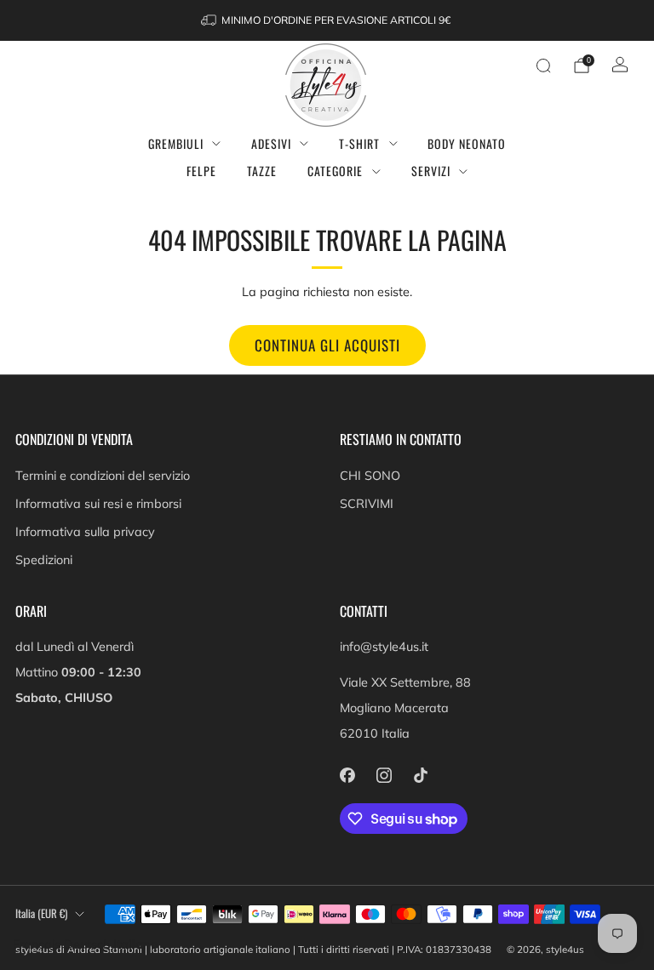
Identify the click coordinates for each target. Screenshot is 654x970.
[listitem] (327, 20)
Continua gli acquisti (327, 345)
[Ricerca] (543, 65)
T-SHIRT (359, 143)
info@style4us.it (384, 646)
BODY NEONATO (466, 143)
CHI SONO (370, 475)
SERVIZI (430, 171)
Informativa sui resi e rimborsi (98, 503)
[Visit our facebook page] (347, 774)
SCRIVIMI (366, 503)
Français (36, 944)
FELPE (201, 171)
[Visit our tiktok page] (420, 774)
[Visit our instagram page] (383, 774)
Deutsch (87, 944)
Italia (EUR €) (41, 913)
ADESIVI (271, 143)
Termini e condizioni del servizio (102, 475)
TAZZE (262, 171)
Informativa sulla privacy (85, 531)
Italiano (135, 944)
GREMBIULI (176, 143)
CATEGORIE (335, 171)
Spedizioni (43, 560)
